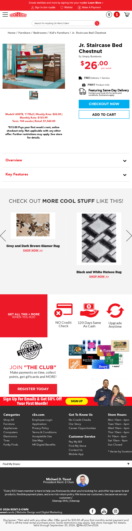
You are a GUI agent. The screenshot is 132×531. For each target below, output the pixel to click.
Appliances (10, 428)
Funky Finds (10, 445)
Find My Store (77, 446)
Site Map (37, 440)
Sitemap (75, 500)
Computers (10, 432)
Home (11, 32)
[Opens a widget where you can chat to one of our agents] (119, 507)
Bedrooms (40, 32)
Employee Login (42, 420)
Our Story (75, 424)
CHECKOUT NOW (104, 104)
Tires (6, 440)
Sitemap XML (60, 500)
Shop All (8, 420)
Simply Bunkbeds (91, 57)
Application (39, 424)
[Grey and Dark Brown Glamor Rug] (33, 225)
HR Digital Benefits (43, 445)
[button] (33, 95)
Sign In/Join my (44, 7)
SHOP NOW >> (33, 250)
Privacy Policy (40, 428)
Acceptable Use (42, 436)
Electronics (10, 436)
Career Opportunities (82, 428)
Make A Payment (91, 7)
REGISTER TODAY (32, 389)
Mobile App (76, 454)
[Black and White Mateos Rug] (99, 238)
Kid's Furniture (59, 32)
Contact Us (75, 450)
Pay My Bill (75, 442)
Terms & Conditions (44, 432)
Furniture (24, 32)
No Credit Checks (80, 420)
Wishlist (68, 7)
